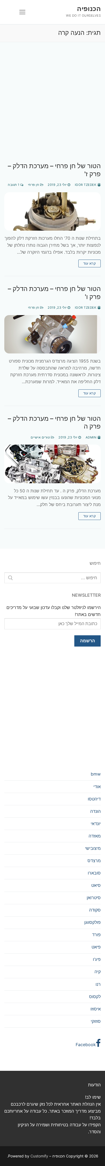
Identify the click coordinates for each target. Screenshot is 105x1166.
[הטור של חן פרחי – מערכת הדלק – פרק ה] (52, 464)
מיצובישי (93, 848)
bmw (96, 774)
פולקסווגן (92, 922)
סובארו (94, 873)
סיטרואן (94, 897)
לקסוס (95, 996)
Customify (39, 1156)
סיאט (96, 885)
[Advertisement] (52, 107)
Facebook (86, 1044)
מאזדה (95, 836)
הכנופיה (89, 9)
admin (91, 437)
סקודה (95, 910)
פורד (96, 934)
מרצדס (94, 860)
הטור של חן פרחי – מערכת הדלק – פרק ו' (54, 292)
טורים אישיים (41, 437)
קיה (97, 971)
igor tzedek (86, 185)
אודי (97, 786)
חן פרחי (34, 185)
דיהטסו (94, 799)
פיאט (96, 947)
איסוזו (95, 1009)
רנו (98, 984)
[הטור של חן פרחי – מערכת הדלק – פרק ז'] (52, 211)
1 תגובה (14, 185)
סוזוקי (96, 1021)
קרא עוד (89, 263)
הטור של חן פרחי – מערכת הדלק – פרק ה (54, 422)
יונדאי (96, 823)
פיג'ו (97, 959)
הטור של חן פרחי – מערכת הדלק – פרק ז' (54, 170)
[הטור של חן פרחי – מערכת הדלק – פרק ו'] (52, 334)
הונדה (95, 811)
